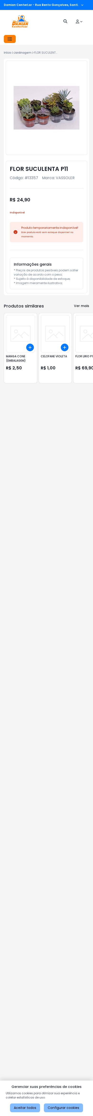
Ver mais (81, 305)
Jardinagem (22, 53)
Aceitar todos (25, 1107)
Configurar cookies (63, 1107)
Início (7, 53)
